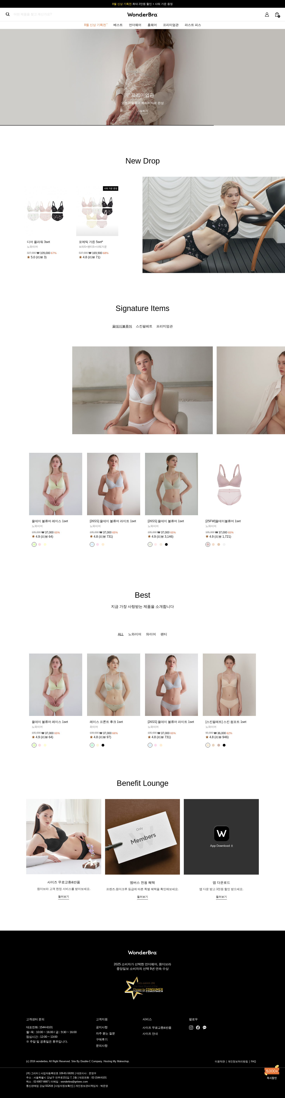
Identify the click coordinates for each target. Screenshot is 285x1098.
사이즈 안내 (150, 1033)
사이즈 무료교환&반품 (156, 1027)
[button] (34, 544)
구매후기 (102, 1039)
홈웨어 (152, 25)
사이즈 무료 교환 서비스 (142, 3)
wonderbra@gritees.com (74, 1081)
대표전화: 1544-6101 (39, 1027)
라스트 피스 (193, 25)
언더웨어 (135, 25)
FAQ (253, 1061)
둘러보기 (63, 896)
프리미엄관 (171, 25)
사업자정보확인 (64, 1085)
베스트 (118, 25)
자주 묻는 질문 (105, 1033)
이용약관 (220, 1061)
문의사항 (102, 1045)
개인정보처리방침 (238, 1061)
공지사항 (102, 1027)
